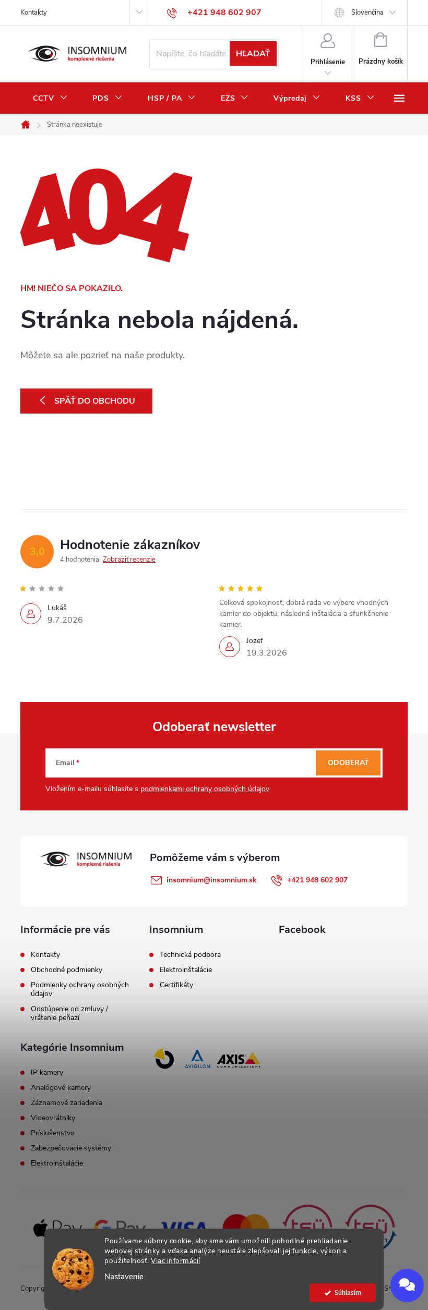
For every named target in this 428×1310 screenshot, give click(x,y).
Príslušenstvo (53, 1133)
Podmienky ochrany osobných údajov (80, 989)
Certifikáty (176, 985)
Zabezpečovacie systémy (71, 1148)
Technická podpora (190, 955)
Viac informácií (175, 1261)
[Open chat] (407, 1285)
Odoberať (348, 763)
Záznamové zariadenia (66, 1103)
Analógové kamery (61, 1088)
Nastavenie (124, 1277)
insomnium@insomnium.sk (212, 880)
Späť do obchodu (94, 401)
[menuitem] (50, 98)
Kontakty (33, 12)
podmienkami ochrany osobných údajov (204, 789)
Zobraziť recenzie (129, 559)
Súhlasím (348, 1292)
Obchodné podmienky (66, 970)
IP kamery (47, 1073)
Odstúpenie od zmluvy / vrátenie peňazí (69, 1013)
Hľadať (253, 53)
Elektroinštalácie (186, 970)
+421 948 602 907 (317, 880)
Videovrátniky (53, 1118)
